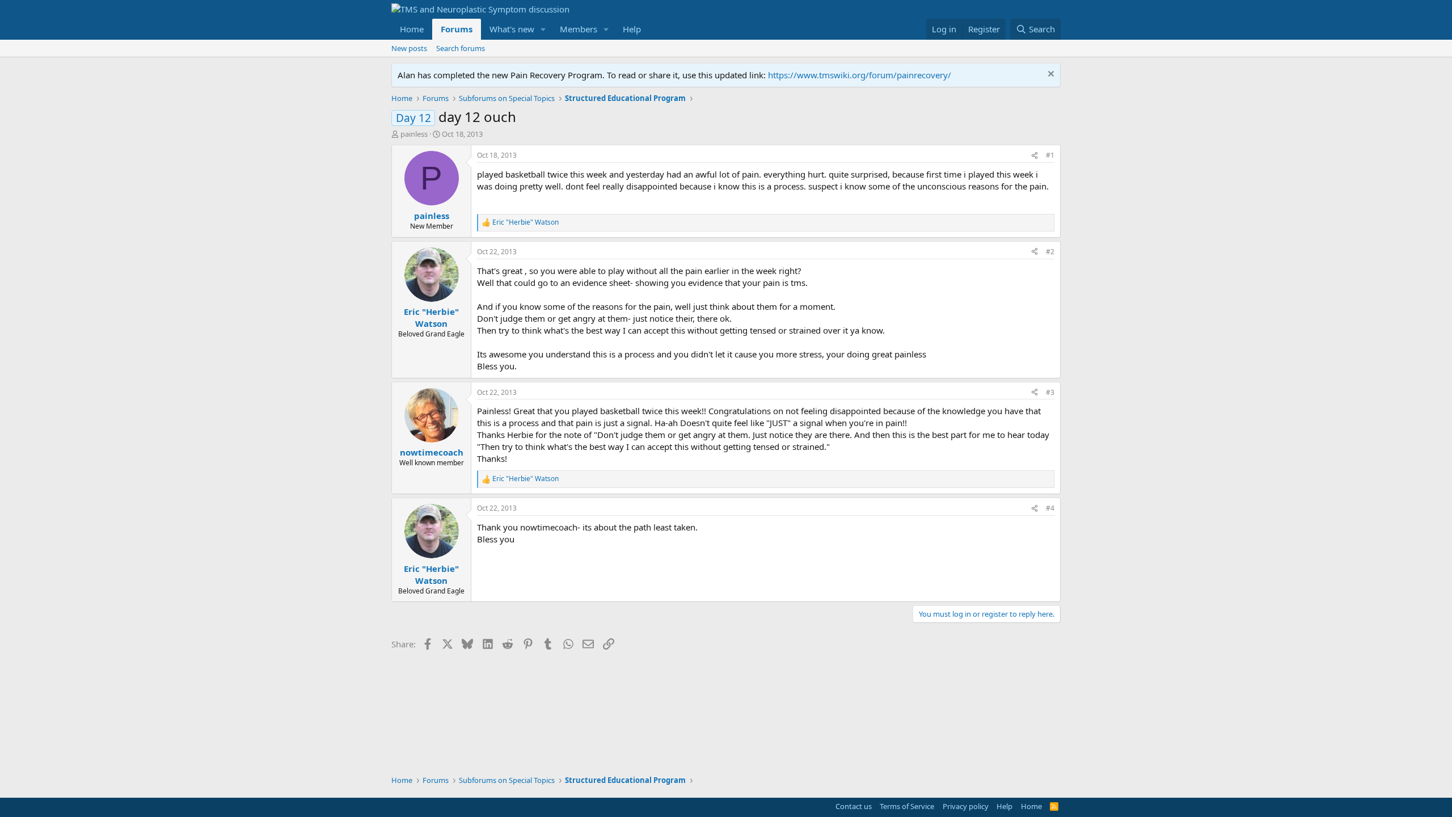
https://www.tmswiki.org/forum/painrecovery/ (859, 75)
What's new (511, 29)
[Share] (1034, 155)
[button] (543, 29)
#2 (1050, 251)
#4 (1050, 508)
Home (412, 29)
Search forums (460, 48)
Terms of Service (907, 806)
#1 (1050, 155)
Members (578, 29)
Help (632, 29)
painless (414, 134)
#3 (1050, 392)
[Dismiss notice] (1049, 75)
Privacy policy (966, 806)
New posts (409, 48)
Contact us (853, 806)
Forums (456, 29)
